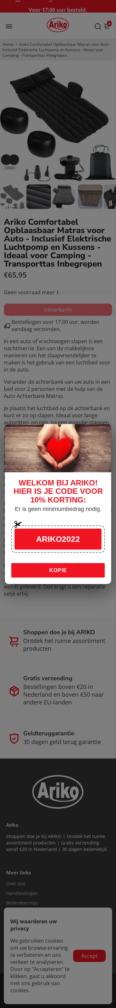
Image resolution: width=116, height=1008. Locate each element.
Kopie (58, 570)
